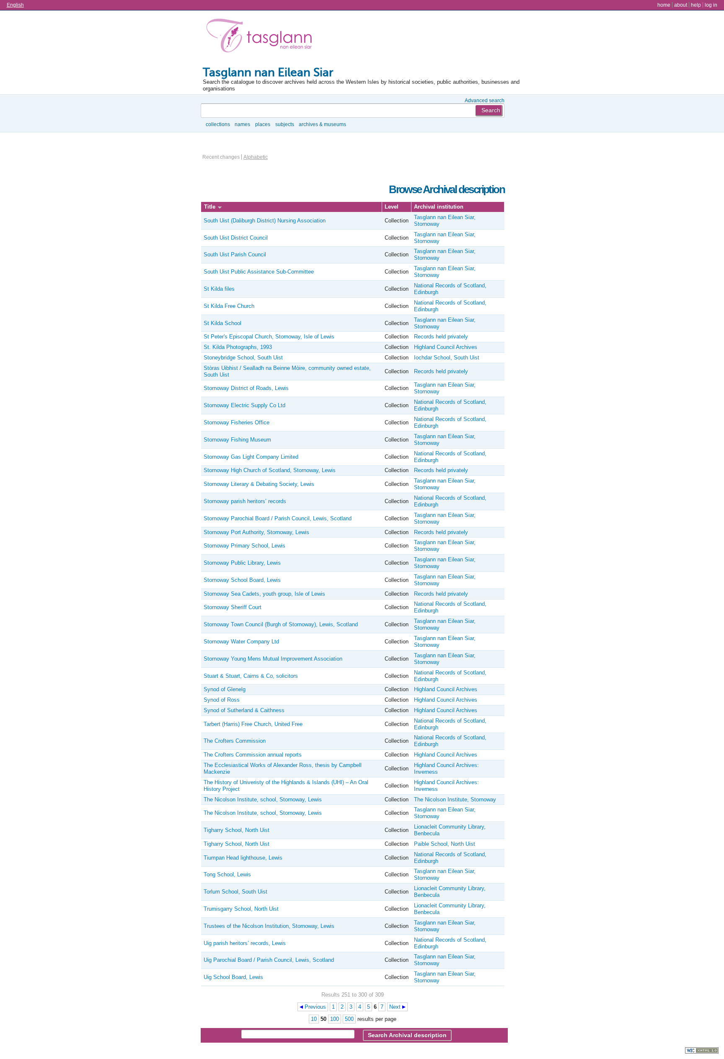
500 (349, 1019)
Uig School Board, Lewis (233, 977)
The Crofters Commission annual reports (253, 755)
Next (395, 1007)
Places (262, 124)
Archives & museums (322, 124)
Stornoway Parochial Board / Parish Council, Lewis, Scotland (278, 518)
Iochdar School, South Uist (446, 357)
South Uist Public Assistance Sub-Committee (259, 272)
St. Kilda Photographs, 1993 (238, 347)
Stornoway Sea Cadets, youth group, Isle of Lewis (264, 594)
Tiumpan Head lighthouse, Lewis (243, 858)
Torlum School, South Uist (235, 892)
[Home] (261, 37)
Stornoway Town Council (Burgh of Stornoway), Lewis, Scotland (281, 624)
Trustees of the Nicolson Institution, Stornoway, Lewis (269, 926)
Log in (711, 5)
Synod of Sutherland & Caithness (244, 710)
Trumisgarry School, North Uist (241, 909)
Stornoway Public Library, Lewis (242, 563)
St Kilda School (222, 323)
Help (696, 5)
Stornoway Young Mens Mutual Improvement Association (273, 659)
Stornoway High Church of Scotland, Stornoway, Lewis (270, 470)
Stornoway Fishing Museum (237, 440)
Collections (218, 124)
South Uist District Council (236, 238)
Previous (315, 1007)
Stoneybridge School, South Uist (243, 357)
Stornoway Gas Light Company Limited (251, 457)
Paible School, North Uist (444, 844)
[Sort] (219, 207)
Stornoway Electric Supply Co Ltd (244, 405)
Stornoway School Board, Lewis (242, 580)
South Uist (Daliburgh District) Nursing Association (265, 220)
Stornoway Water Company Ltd (241, 641)
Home (663, 5)
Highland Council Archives (445, 347)
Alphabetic (255, 157)
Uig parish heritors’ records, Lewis (245, 943)
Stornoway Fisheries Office (236, 422)
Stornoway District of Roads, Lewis (246, 388)
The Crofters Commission (235, 741)
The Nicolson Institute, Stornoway (455, 799)
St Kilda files (219, 289)
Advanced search (484, 100)
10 (314, 1019)
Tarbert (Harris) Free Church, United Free (253, 724)
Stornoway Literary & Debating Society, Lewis (259, 484)
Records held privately (441, 336)
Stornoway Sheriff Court (232, 607)
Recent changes (221, 157)
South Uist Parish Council (235, 254)
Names (242, 124)
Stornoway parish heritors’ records (245, 501)
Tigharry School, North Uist (236, 830)
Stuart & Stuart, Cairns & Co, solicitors (251, 676)
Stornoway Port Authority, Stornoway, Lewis (256, 532)
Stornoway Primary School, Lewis (244, 545)
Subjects (284, 124)
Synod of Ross (222, 700)
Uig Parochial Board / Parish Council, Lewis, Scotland (269, 960)
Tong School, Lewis (227, 874)
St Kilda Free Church (229, 306)
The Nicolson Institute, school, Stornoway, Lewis (263, 799)
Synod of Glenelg (225, 689)
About (680, 5)
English (15, 5)
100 (334, 1019)
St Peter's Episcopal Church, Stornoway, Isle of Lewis (269, 336)
